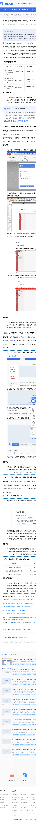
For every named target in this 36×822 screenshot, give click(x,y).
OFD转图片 (14, 805)
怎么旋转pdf (27, 622)
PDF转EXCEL (24, 797)
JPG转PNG (24, 805)
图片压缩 (33, 805)
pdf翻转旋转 (23, 734)
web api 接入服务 (4, 805)
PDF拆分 (14, 813)
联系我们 (2, 802)
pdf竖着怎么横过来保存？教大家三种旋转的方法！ (16, 606)
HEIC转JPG (24, 807)
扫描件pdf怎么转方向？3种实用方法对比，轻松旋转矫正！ (18, 599)
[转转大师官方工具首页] (20, 121)
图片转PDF (14, 799)
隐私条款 (2, 799)
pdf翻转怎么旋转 (31, 734)
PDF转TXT (14, 815)
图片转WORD (15, 810)
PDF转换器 (20, 618)
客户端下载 (2, 807)
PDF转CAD (24, 794)
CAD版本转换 (15, 802)
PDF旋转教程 (16, 664)
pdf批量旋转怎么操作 (25, 684)
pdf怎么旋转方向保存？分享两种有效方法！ (14, 613)
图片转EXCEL (24, 810)
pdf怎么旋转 (16, 622)
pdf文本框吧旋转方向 (25, 754)
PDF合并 (23, 813)
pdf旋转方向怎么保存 (25, 744)
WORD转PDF (24, 802)
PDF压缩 (33, 797)
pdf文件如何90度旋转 (25, 694)
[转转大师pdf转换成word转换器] (6, 4)
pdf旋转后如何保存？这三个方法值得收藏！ (14, 610)
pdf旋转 (13, 340)
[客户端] (33, 400)
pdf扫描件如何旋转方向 (25, 664)
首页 (5, 9)
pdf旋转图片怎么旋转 (25, 704)
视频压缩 (14, 807)
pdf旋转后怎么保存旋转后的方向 (27, 714)
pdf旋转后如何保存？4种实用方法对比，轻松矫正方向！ (18, 603)
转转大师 (25, 24)
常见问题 (2, 797)
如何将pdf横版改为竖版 (25, 724)
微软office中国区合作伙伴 (25, 3)
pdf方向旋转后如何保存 (25, 674)
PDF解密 (23, 799)
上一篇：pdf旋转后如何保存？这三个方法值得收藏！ (17, 629)
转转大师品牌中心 (4, 794)
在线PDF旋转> (14, 15)
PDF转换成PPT (15, 797)
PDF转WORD (15, 794)
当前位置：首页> (4, 15)
